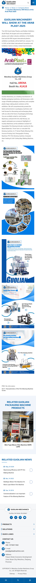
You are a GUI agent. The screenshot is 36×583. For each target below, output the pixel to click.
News (14, 8)
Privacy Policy (22, 573)
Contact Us (8, 539)
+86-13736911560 (12, 545)
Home (7, 8)
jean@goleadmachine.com (15, 551)
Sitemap (12, 573)
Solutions (7, 529)
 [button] (34, 430)
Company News (23, 8)
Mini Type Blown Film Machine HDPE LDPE (18, 446)
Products (7, 524)
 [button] (1, 430)
